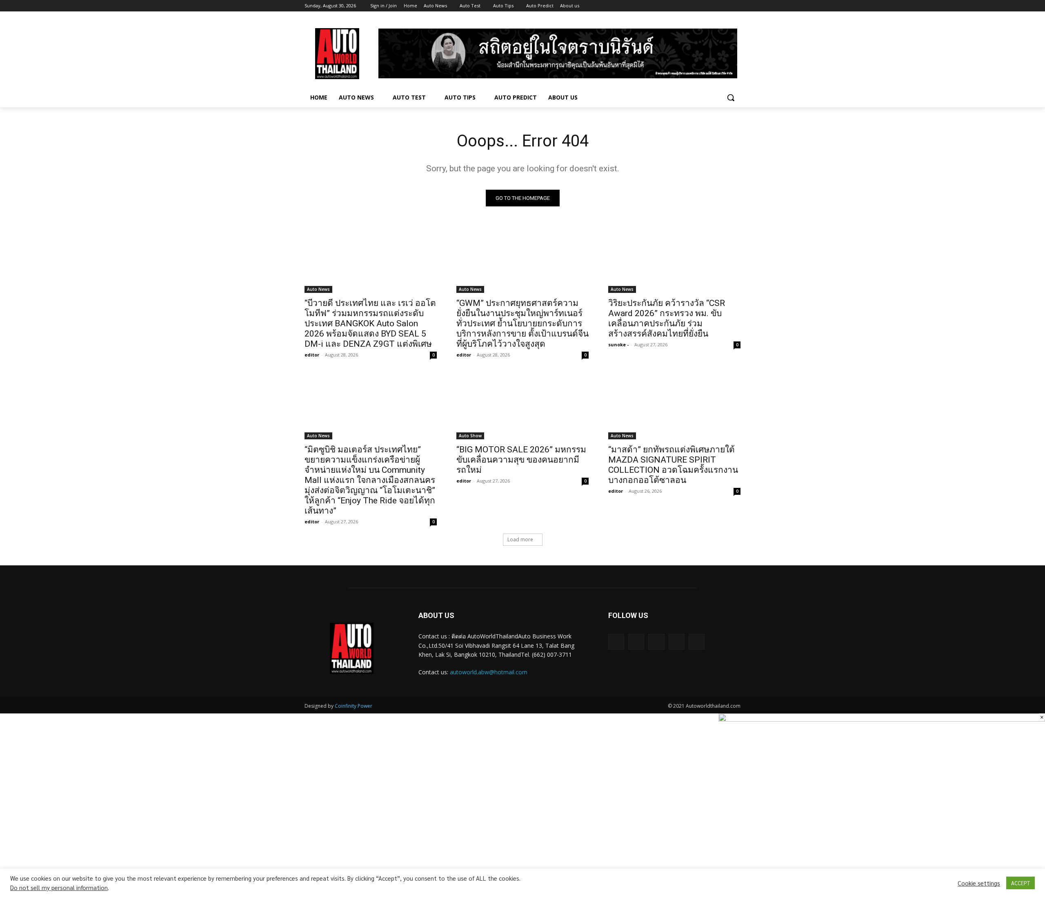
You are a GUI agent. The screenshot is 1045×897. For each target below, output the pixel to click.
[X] (713, 6)
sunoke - (618, 344)
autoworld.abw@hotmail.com (488, 672)
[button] (730, 97)
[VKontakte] (697, 642)
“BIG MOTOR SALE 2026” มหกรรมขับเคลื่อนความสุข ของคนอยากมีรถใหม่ (521, 460)
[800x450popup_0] (881, 719)
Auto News (318, 289)
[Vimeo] (724, 6)
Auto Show (470, 436)
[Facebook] (690, 6)
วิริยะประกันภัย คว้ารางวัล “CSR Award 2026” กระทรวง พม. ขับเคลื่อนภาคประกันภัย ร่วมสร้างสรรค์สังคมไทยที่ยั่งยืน (666, 318)
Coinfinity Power (353, 705)
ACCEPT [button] (1020, 882)
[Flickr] (656, 642)
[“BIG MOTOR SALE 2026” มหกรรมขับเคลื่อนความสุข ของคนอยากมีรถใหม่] (522, 406)
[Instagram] (702, 6)
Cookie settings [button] (979, 883)
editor (312, 355)
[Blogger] (616, 642)
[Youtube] (735, 6)
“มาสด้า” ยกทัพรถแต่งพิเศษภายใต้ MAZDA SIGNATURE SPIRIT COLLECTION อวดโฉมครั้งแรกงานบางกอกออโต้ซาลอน (673, 465)
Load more (520, 539)
